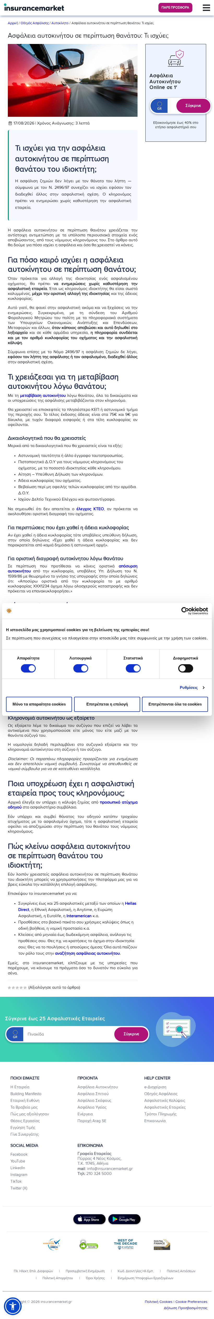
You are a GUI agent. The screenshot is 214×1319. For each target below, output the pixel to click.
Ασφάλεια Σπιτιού (93, 1094)
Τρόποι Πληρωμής (160, 1114)
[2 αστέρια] (13, 987)
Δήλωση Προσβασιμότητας (185, 1308)
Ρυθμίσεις (189, 687)
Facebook (19, 1154)
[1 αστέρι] (9, 987)
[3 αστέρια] (17, 987)
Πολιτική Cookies (159, 1302)
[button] (175, 7)
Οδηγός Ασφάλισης (35, 23)
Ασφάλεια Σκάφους (94, 1101)
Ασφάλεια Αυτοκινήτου (98, 1087)
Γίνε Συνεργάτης (24, 1134)
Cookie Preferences (191, 1302)
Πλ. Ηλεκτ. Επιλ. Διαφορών (33, 1271)
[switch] (80, 668)
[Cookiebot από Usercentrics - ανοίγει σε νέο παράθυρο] (185, 611)
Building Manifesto (25, 1094)
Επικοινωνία (155, 1121)
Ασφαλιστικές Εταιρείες (165, 1107)
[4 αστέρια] (21, 987)
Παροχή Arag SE (92, 1121)
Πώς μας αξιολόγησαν (29, 1114)
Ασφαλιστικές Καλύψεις (164, 1101)
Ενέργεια (85, 1114)
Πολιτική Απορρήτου (57, 1278)
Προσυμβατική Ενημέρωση (85, 1271)
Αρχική (13, 23)
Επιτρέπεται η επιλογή (107, 704)
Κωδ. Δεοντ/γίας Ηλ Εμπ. (135, 1271)
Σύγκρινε (193, 106)
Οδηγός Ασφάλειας (160, 1094)
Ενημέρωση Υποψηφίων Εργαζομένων (145, 1278)
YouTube (17, 1161)
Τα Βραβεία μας (24, 1107)
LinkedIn (17, 1168)
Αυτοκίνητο (59, 23)
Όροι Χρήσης (95, 1278)
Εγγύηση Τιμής (22, 1128)
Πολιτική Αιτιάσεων (180, 1271)
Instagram (18, 1175)
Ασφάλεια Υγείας (92, 1107)
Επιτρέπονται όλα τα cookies (175, 704)
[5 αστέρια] (25, 987)
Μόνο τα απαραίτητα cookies (39, 704)
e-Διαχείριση (155, 1087)
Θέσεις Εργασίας (25, 1121)
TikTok (16, 1182)
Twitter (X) (18, 1188)
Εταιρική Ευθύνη (24, 1101)
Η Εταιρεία (19, 1087)
